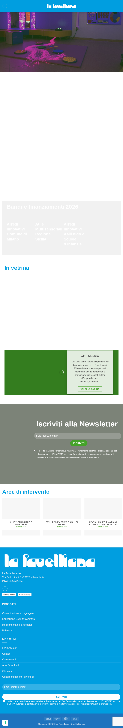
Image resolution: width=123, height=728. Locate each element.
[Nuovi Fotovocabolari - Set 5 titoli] (102, 299)
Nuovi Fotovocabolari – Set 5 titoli (102, 323)
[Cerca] (114, 6)
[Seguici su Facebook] (5, 588)
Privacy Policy (9, 594)
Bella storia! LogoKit (22, 321)
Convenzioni (9, 659)
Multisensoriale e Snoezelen (17, 625)
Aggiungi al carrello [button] (22, 331)
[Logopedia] (61, 6)
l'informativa (60, 451)
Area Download (10, 665)
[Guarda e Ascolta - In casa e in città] (62, 299)
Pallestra (7, 630)
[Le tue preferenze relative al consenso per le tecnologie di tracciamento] (5, 723)
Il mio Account (9, 648)
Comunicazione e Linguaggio (18, 613)
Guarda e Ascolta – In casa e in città (62, 323)
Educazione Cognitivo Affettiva (18, 619)
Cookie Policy (24, 594)
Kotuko (81, 724)
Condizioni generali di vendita (18, 677)
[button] (5, 6)
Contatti (6, 654)
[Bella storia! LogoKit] (22, 299)
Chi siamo (7, 671)
